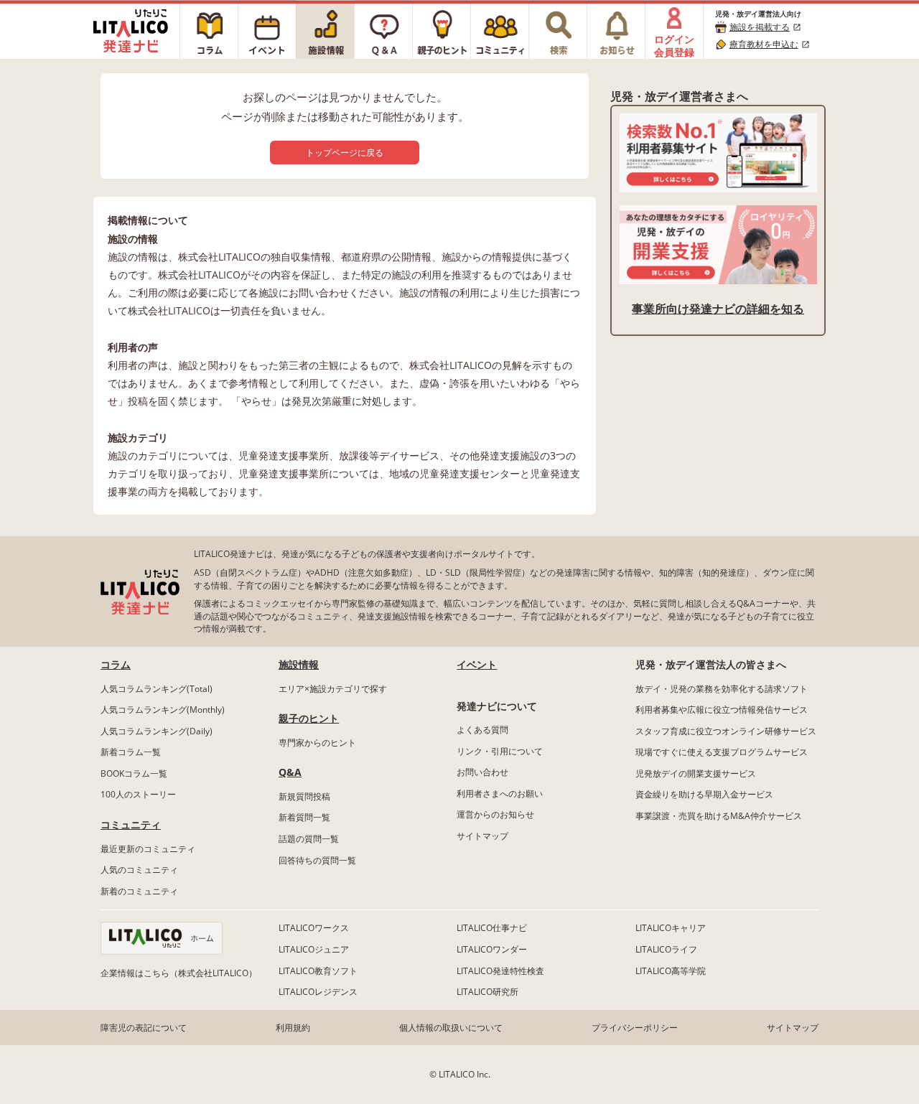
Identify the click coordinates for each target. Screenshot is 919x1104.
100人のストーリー (138, 794)
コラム (116, 664)
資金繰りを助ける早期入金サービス (704, 794)
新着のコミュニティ (139, 891)
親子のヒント (309, 718)
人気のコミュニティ (139, 870)
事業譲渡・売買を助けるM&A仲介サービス (718, 816)
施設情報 (299, 664)
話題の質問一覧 (309, 839)
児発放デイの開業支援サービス (695, 773)
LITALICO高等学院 (670, 971)
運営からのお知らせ (495, 814)
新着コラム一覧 (131, 752)
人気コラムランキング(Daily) (157, 731)
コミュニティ (131, 824)
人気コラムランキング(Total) (157, 689)
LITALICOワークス (314, 928)
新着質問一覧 (304, 817)
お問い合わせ (482, 772)
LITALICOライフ (666, 949)
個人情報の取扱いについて (451, 1027)
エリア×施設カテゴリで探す (333, 689)
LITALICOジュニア (314, 949)
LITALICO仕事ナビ (492, 928)
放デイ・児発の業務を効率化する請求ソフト (721, 689)
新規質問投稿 (304, 796)
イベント (477, 664)
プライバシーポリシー (635, 1027)
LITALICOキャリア (670, 928)
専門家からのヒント (317, 742)
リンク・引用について (500, 751)
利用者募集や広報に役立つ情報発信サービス (721, 709)
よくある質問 (482, 730)
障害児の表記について (144, 1027)
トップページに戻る (344, 152)
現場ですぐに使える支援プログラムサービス (721, 752)
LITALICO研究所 (487, 992)
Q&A (290, 772)
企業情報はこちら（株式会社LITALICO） (179, 973)
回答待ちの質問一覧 (317, 860)
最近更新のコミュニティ (148, 849)
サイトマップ (482, 836)
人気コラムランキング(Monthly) (163, 709)
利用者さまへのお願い (500, 793)
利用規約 (293, 1027)
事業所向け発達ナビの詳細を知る (718, 309)
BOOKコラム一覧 (134, 773)
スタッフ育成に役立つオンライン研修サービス (725, 731)
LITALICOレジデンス (318, 992)
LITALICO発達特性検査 (500, 971)
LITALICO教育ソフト (318, 971)
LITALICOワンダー (492, 949)
